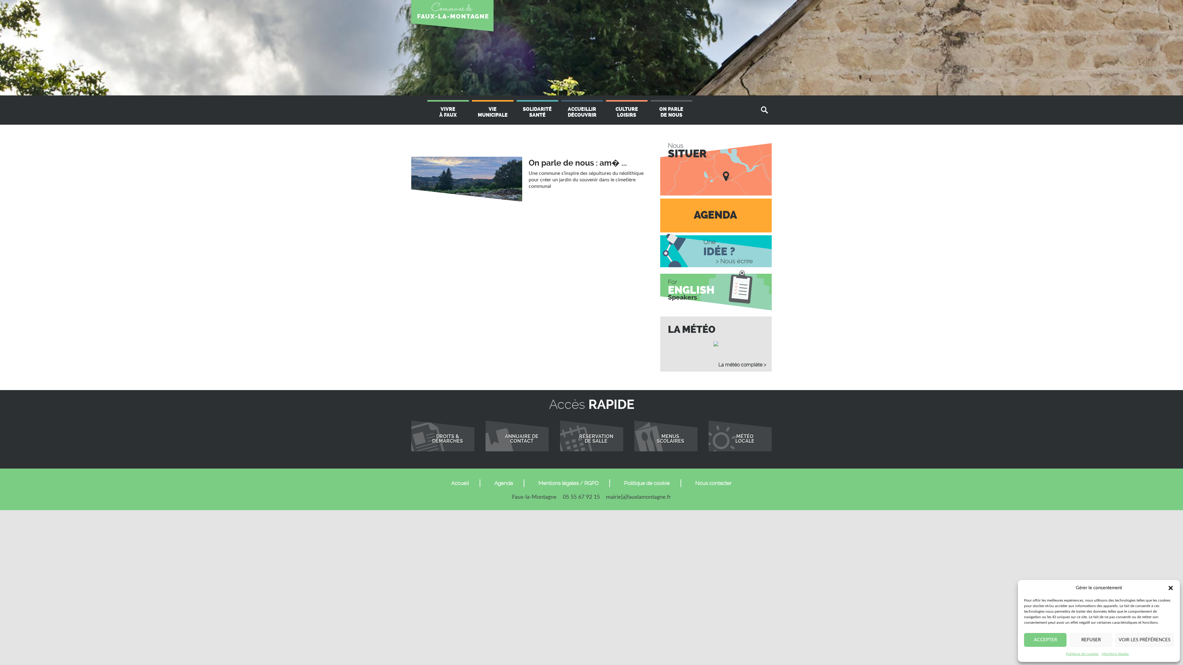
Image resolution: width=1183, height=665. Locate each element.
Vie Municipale (493, 112)
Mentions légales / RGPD (569, 483)
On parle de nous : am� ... (578, 163)
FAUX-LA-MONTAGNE (453, 16)
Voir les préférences (1144, 640)
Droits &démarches (447, 439)
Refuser (1091, 640)
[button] (1171, 588)
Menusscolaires (670, 439)
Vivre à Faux (448, 112)
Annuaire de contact (522, 439)
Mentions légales (1115, 654)
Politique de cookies (1082, 654)
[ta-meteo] (715, 343)
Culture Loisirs (627, 112)
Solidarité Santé (537, 112)
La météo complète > (742, 365)
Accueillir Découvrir (582, 112)
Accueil (460, 483)
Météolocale (744, 439)
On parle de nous (671, 112)
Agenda (503, 483)
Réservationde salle (596, 439)
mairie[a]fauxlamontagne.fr (638, 497)
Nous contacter (713, 483)
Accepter (1045, 640)
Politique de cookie (647, 483)
